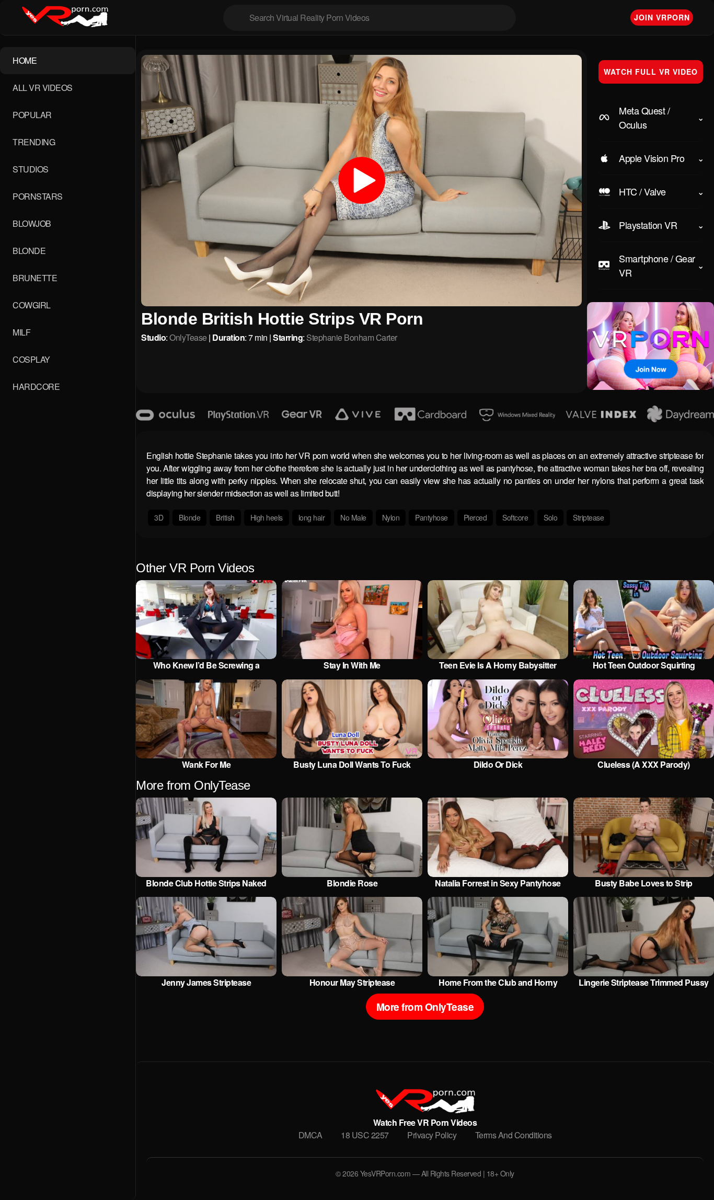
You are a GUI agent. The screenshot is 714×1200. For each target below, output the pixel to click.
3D (158, 517)
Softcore (515, 517)
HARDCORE (36, 386)
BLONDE (29, 251)
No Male (353, 517)
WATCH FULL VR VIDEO (651, 71)
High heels (266, 517)
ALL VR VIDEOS (43, 88)
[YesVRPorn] (425, 1110)
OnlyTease (188, 337)
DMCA (310, 1135)
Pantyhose (431, 517)
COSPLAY (31, 359)
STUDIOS (31, 169)
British (225, 517)
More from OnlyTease (425, 1006)
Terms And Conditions (513, 1135)
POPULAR (32, 115)
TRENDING (34, 142)
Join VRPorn (662, 17)
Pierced (475, 517)
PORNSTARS (38, 196)
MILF (21, 332)
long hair (311, 517)
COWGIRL (32, 305)
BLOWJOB (32, 223)
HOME (25, 60)
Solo (550, 517)
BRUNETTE (35, 278)
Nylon (391, 517)
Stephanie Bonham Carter (351, 337)
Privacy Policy (431, 1135)
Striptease (588, 517)
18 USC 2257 (365, 1135)
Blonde (189, 517)
